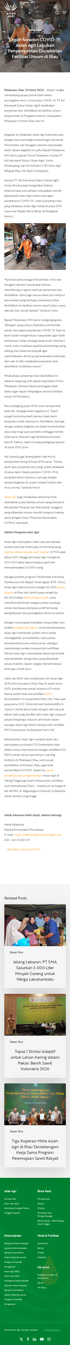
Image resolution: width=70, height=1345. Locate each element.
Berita (40, 1248)
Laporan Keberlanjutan (15, 1248)
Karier (41, 1282)
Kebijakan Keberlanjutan (16, 1243)
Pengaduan (9, 1266)
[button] (65, 13)
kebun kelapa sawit (36, 597)
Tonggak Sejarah (12, 1212)
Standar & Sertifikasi (14, 1252)
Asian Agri (11, 497)
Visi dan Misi (10, 1198)
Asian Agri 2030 (11, 1271)
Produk (41, 1208)
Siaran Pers (35, 30)
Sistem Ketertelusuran (15, 1257)
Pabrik (41, 1203)
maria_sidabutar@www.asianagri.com (37, 835)
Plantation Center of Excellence (47, 1276)
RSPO (48, 694)
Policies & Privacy (52, 1329)
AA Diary (42, 1287)
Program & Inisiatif (13, 1262)
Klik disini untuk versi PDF (23, 849)
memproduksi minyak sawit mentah (27, 552)
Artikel (41, 1252)
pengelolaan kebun (26, 627)
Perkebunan (44, 1198)
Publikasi (42, 1257)
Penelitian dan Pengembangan (45, 1214)
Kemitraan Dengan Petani (16, 1208)
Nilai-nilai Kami (11, 1203)
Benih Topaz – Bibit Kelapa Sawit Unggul (51, 1222)
